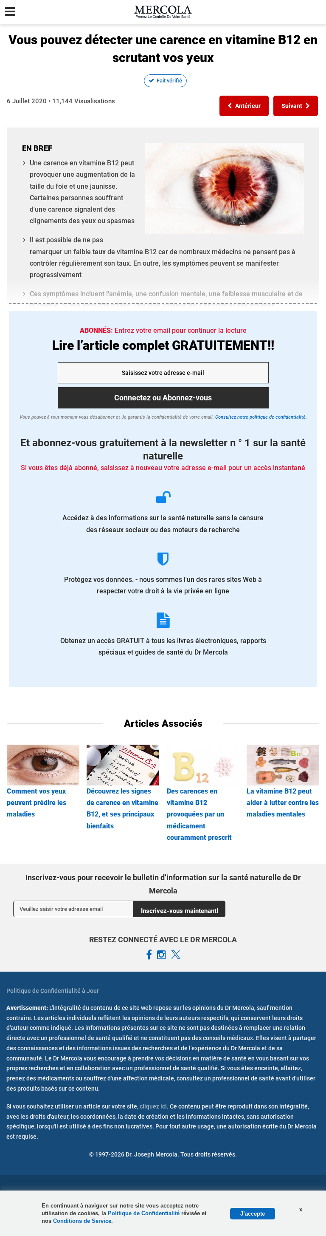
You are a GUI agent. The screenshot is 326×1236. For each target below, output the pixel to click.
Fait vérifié (169, 80)
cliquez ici (153, 1106)
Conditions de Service (82, 1221)
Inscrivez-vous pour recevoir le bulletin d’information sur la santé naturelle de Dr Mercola (163, 884)
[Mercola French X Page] (175, 955)
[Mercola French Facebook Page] (149, 955)
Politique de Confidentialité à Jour (52, 990)
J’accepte (252, 1213)
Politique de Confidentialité (144, 1213)
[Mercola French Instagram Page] (161, 955)
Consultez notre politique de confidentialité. (260, 417)
